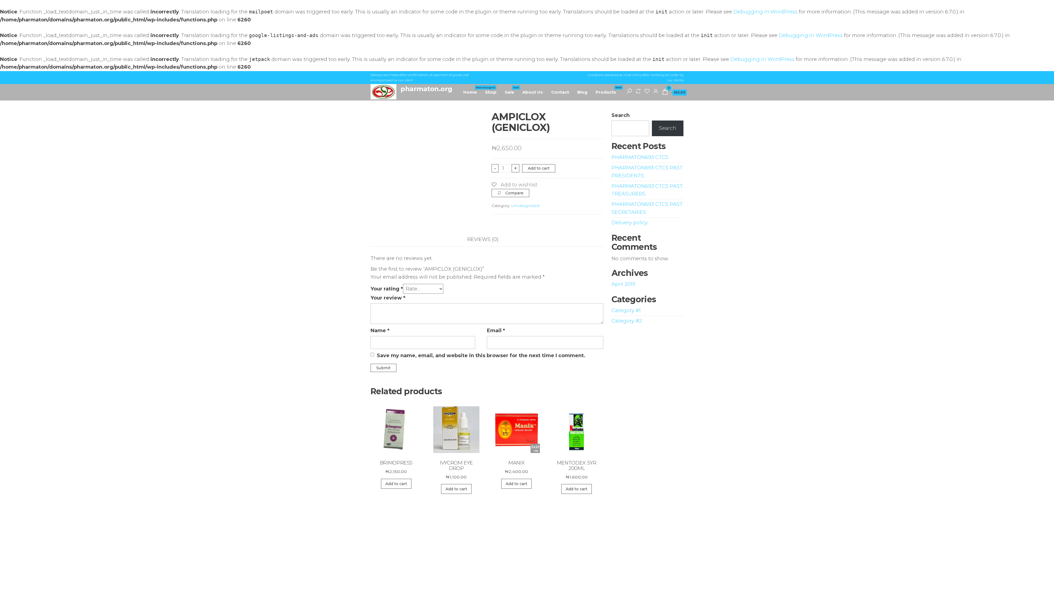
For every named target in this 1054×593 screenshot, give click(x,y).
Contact (560, 92)
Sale (511, 90)
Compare (514, 193)
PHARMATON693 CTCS (640, 157)
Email (496, 331)
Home (472, 90)
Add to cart (539, 168)
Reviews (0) (482, 239)
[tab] (487, 239)
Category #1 (626, 310)
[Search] (629, 90)
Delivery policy (630, 223)
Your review (388, 298)
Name (380, 331)
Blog (582, 92)
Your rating (387, 289)
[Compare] (638, 90)
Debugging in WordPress (765, 12)
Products (608, 90)
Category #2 (627, 321)
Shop (491, 92)
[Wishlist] (647, 90)
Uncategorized (525, 205)
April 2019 (623, 284)
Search (621, 115)
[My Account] (656, 90)
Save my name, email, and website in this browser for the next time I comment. (481, 356)
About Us (532, 92)
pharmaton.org (426, 89)
